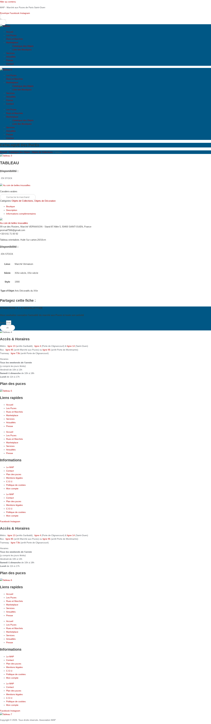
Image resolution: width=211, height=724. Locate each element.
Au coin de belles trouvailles (16, 185)
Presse (9, 60)
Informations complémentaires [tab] (21, 213)
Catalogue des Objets (23, 46)
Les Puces (11, 35)
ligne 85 (9, 349)
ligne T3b (15, 353)
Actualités (11, 56)
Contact (10, 64)
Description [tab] (11, 210)
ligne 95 (47, 349)
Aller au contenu (8, 1)
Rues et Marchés (14, 39)
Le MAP (10, 467)
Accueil (9, 32)
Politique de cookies (16, 485)
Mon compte (12, 488)
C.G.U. (9, 481)
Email (3, 322)
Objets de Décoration (45, 200)
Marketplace (12, 42)
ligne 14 (71, 346)
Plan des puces (13, 474)
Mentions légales (14, 478)
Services (10, 53)
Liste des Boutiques (22, 49)
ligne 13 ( (12, 346)
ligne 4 (38, 346)
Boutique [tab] (10, 206)
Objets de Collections (42, 152)
